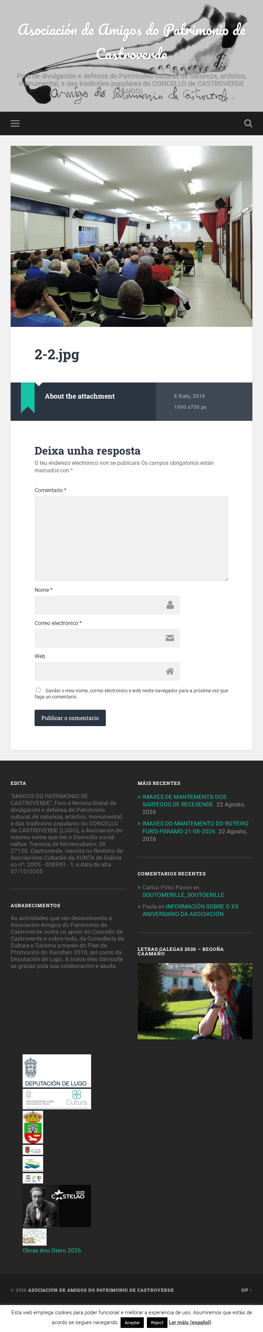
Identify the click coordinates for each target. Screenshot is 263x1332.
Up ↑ (246, 1290)
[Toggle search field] (248, 123)
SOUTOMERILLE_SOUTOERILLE (183, 894)
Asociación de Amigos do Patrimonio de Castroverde (131, 41)
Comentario (50, 490)
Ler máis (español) (190, 1322)
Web (40, 656)
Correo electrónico (58, 623)
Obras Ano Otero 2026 (52, 1250)
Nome (44, 590)
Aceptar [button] (132, 1322)
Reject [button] (157, 1322)
